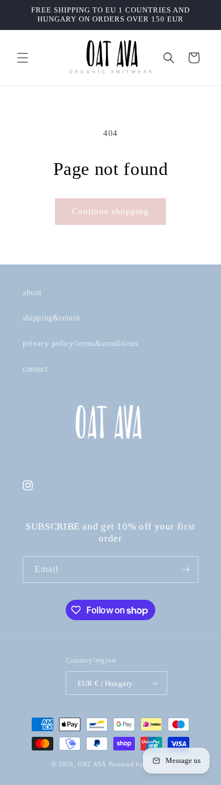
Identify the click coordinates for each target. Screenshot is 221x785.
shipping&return (51, 318)
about (32, 292)
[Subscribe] (185, 569)
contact (35, 369)
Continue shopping (110, 211)
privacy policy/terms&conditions (80, 343)
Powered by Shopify (139, 764)
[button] (22, 57)
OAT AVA (92, 764)
